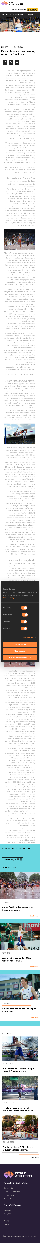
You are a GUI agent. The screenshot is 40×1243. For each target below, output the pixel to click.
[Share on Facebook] (5, 62)
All (3, 14)
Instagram (7, 1214)
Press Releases (19, 14)
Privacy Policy (9, 1199)
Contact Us (8, 1188)
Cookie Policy (8, 598)
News (8, 14)
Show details (28, 638)
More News (34, 1157)
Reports (31, 14)
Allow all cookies (20, 644)
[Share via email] (17, 62)
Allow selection (20, 651)
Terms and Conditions (12, 1192)
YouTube (7, 1221)
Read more (34, 916)
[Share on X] (11, 62)
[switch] (25, 615)
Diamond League (9, 859)
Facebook (7, 1210)
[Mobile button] (21, 3)
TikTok (6, 1224)
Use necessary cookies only (20, 657)
